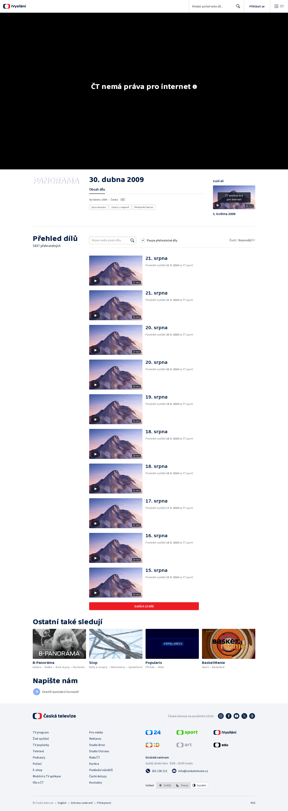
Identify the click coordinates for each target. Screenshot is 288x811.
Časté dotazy (98, 776)
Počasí (37, 764)
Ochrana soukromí (82, 803)
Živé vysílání (41, 738)
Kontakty (95, 782)
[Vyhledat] (132, 240)
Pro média (96, 732)
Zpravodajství (98, 207)
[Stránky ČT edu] (221, 746)
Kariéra (94, 764)
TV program (41, 732)
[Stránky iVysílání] (225, 734)
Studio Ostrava (99, 751)
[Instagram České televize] (221, 716)
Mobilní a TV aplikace (47, 776)
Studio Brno (97, 745)
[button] (234, 198)
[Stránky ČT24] (153, 734)
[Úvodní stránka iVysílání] (18, 6)
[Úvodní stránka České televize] (55, 716)
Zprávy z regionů (120, 207)
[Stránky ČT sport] (187, 734)
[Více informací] (194, 87)
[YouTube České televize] (236, 716)
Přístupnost (104, 803)
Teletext (38, 751)
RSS (253, 803)
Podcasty (39, 757)
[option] (165, 785)
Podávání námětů (101, 770)
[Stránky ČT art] (184, 746)
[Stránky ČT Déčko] (152, 746)
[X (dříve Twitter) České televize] (244, 716)
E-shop (37, 770)
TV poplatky (41, 745)
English (62, 803)
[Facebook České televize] (229, 716)
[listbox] (182, 785)
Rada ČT (94, 757)
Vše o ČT (38, 782)
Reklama (95, 738)
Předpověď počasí (143, 207)
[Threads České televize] (252, 716)
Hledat (238, 6)
